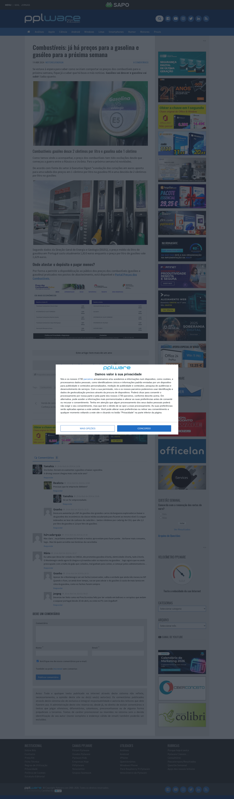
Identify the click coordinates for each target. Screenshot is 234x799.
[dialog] (117, 399)
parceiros (88, 379)
